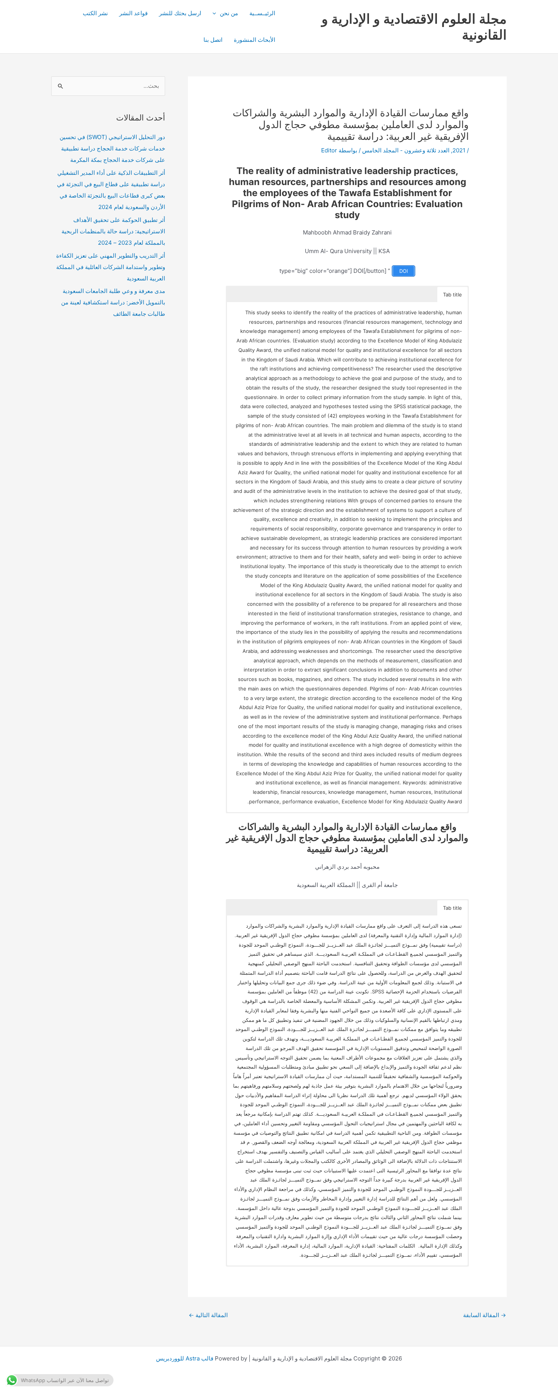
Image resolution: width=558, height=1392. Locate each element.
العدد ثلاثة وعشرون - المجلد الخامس (405, 150)
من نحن (229, 13)
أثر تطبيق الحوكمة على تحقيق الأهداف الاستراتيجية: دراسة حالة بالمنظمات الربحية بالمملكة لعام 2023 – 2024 (113, 231)
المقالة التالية (208, 1315)
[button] (216, 13)
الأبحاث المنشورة (254, 39)
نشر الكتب (95, 13)
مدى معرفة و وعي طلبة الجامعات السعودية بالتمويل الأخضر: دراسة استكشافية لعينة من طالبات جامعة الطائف (113, 302)
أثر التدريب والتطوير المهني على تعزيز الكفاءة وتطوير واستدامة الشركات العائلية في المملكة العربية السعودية (110, 267)
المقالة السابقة (484, 1315)
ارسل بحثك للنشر (180, 13)
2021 (458, 150)
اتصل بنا (212, 39)
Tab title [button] (452, 294)
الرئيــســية (262, 13)
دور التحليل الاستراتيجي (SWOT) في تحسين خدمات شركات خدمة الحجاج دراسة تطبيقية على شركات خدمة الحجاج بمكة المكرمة (112, 148)
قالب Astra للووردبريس (184, 1358)
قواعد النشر (133, 13)
